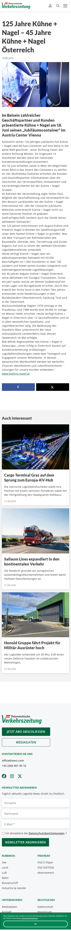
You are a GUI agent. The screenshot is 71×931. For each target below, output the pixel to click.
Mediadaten (26, 742)
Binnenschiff (10, 883)
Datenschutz (45, 907)
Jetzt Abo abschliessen (26, 732)
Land (5, 867)
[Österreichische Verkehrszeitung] (16, 5)
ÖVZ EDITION (45, 867)
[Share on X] (52, 387)
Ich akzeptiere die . (36, 833)
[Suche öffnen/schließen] (58, 6)
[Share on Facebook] (18, 387)
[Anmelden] (51, 6)
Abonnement (45, 872)
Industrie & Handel (14, 888)
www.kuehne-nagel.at (16, 373)
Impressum (44, 912)
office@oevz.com (13, 760)
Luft (4, 872)
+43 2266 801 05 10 (14, 765)
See (4, 862)
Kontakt (7, 912)
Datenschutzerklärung (30, 918)
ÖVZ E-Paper (45, 862)
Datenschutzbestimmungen (46, 833)
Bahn (5, 878)
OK (35, 924)
